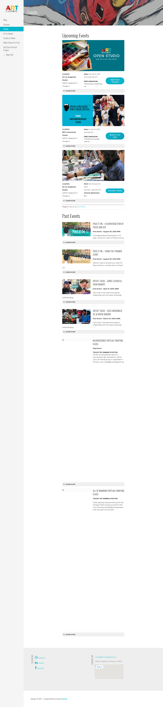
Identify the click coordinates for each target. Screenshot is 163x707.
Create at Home (9, 38)
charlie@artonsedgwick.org (105, 657)
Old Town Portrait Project (10, 48)
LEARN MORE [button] (70, 91)
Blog (5, 19)
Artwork (6, 24)
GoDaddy (64, 699)
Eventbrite (81, 207)
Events (5, 29)
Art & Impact (8, 33)
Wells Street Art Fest (11, 42)
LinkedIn (40, 663)
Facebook (40, 668)
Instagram (41, 658)
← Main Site (8, 54)
